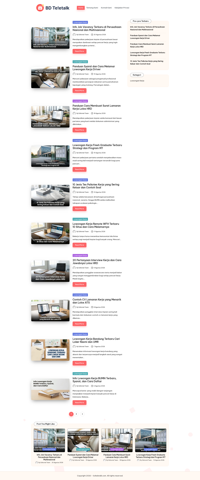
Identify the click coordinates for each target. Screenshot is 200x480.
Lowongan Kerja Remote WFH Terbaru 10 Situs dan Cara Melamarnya (96, 225)
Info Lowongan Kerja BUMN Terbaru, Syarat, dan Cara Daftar (94, 380)
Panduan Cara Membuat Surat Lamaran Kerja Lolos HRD (97, 107)
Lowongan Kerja (80, 22)
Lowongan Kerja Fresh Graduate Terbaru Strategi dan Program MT (97, 146)
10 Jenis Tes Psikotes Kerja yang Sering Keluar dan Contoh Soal (96, 186)
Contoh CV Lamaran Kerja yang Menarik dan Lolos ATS (97, 301)
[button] (82, 414)
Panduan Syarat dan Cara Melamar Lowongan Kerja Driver (94, 68)
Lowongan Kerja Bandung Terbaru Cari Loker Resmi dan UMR (96, 340)
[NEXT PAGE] (82, 414)
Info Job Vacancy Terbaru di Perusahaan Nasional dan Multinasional (97, 28)
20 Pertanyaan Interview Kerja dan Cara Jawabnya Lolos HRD (97, 262)
